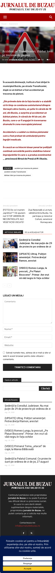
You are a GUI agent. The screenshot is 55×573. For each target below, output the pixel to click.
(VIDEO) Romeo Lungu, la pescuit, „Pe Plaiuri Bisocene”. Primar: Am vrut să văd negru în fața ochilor (26, 433)
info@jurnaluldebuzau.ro (27, 525)
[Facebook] (15, 73)
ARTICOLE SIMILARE (13, 232)
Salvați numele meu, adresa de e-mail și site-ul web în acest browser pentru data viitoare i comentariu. (26, 355)
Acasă (3, 24)
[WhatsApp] (35, 73)
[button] (5, 17)
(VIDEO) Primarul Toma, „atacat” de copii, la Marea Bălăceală (25, 448)
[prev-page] (5, 285)
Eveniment (13, 24)
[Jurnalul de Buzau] (27, 6)
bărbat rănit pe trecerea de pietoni (17, 175)
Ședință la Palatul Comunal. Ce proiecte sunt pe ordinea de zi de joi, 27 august (28, 460)
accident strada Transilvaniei (15, 172)
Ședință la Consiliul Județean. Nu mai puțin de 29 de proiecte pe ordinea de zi (35, 243)
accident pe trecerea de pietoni (26, 168)
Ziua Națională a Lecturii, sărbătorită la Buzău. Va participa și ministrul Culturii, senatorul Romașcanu (40, 216)
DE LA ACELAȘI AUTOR (34, 232)
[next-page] (9, 285)
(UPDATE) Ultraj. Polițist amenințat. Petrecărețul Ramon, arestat (32, 257)
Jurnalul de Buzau (16, 59)
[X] (22, 73)
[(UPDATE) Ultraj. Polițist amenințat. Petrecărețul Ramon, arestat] (10, 257)
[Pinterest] (29, 73)
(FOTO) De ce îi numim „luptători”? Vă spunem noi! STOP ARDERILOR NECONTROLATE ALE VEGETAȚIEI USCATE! (14, 216)
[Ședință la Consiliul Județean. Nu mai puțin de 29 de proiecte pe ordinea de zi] (10, 243)
